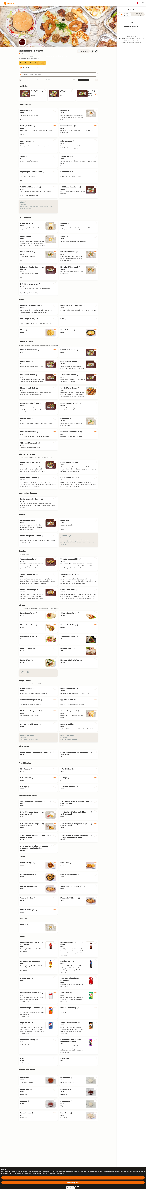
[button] (8, 3)
